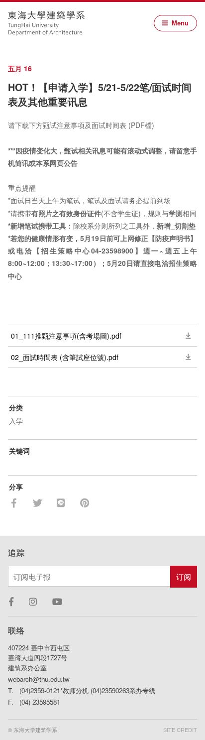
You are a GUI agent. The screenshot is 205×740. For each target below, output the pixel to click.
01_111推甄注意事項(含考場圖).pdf (66, 336)
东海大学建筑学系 (46, 23)
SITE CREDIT (180, 730)
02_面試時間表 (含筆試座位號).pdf (64, 357)
